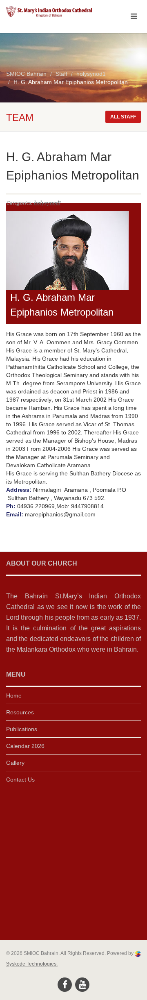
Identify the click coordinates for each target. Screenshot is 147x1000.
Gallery (15, 762)
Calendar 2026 (25, 746)
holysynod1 (46, 203)
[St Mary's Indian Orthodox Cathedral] (49, 11)
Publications (21, 729)
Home (14, 695)
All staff (123, 117)
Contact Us (20, 779)
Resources (20, 712)
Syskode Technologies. (32, 964)
